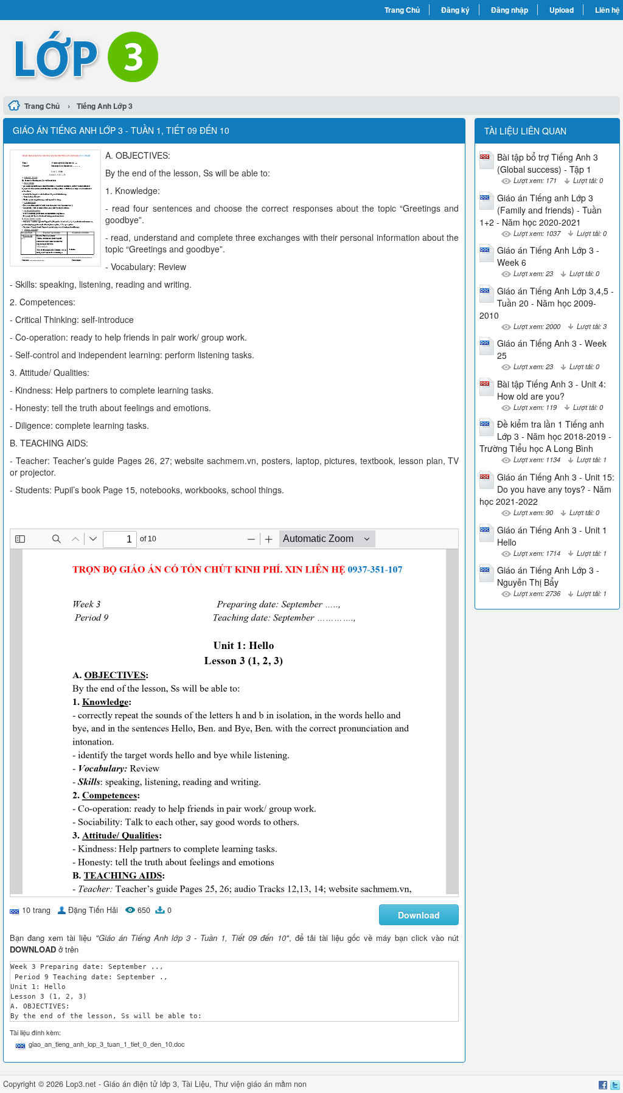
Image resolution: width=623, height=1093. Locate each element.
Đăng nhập (509, 9)
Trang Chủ (402, 9)
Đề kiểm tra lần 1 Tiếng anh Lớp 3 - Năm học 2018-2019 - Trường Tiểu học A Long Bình (545, 436)
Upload (561, 9)
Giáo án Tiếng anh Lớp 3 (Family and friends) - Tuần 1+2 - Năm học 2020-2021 (540, 210)
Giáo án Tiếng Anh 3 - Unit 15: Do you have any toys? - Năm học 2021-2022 (546, 489)
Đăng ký (455, 9)
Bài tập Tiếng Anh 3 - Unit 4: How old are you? (551, 390)
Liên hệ (607, 9)
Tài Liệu (195, 1083)
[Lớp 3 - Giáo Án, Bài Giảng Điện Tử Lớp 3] (157, 56)
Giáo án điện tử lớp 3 (140, 1083)
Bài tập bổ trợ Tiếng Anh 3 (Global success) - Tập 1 (547, 163)
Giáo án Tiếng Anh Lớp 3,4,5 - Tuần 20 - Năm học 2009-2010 (546, 303)
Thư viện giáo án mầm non (260, 1083)
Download (419, 915)
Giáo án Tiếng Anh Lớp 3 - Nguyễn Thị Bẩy (548, 576)
